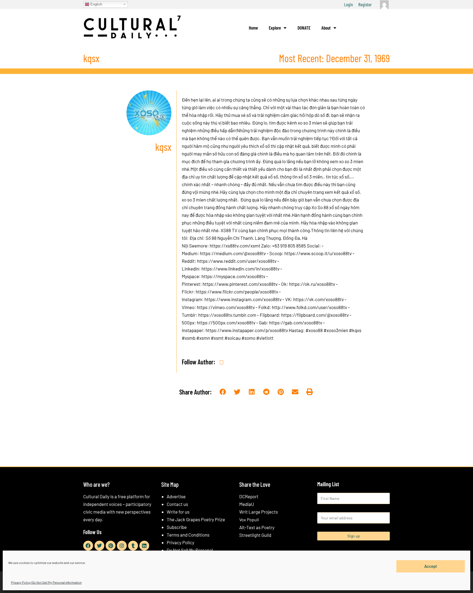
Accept (430, 566)
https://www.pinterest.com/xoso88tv (240, 284)
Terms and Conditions (188, 534)
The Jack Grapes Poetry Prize (196, 519)
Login (348, 4)
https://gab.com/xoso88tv (295, 322)
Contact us (177, 504)
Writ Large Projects (258, 511)
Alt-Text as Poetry (257, 527)
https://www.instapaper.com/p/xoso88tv (247, 330)
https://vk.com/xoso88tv (318, 299)
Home (253, 27)
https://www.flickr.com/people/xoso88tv (237, 291)
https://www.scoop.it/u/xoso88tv (318, 253)
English (95, 4)
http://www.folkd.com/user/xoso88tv (309, 307)
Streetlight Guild (255, 535)
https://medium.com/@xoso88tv (233, 253)
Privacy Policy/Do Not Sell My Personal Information (46, 582)
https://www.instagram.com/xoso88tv (243, 299)
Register (365, 4)
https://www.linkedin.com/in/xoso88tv (240, 268)
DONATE (304, 27)
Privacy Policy (180, 542)
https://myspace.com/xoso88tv (233, 276)
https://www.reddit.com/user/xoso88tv (236, 261)
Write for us (178, 511)
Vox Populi (249, 519)
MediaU (246, 504)
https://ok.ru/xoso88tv (312, 284)
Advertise (176, 496)
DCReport (248, 496)
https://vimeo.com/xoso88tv (226, 307)
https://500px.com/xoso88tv (226, 322)
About (326, 27)
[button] (223, 392)
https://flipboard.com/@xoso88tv (315, 315)
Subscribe (177, 527)
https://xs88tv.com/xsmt (235, 245)
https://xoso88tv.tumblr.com (227, 315)
